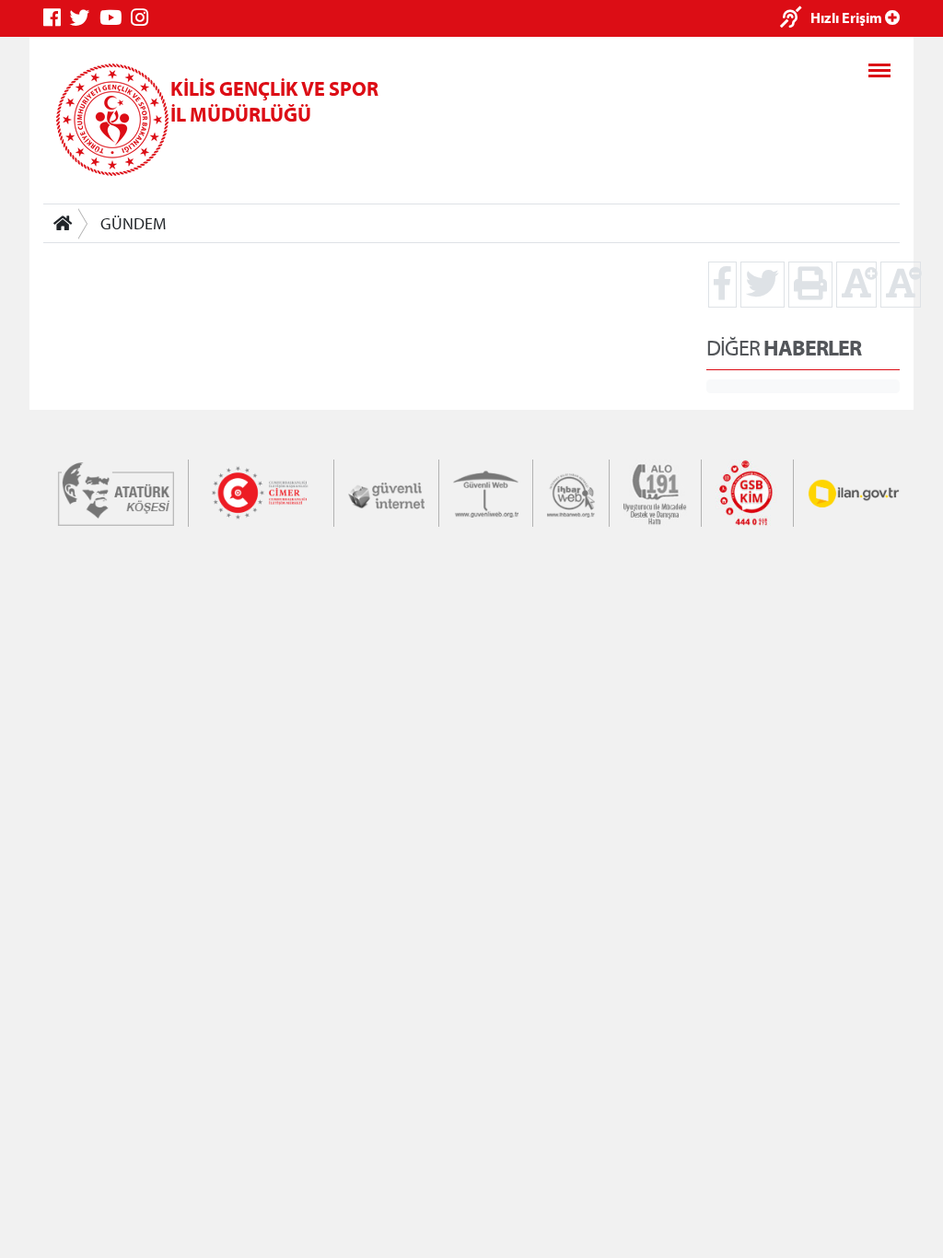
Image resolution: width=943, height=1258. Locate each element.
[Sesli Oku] (795, 18)
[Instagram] (144, 18)
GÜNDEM (133, 223)
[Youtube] (115, 18)
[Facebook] (56, 18)
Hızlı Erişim (847, 17)
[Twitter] (84, 18)
